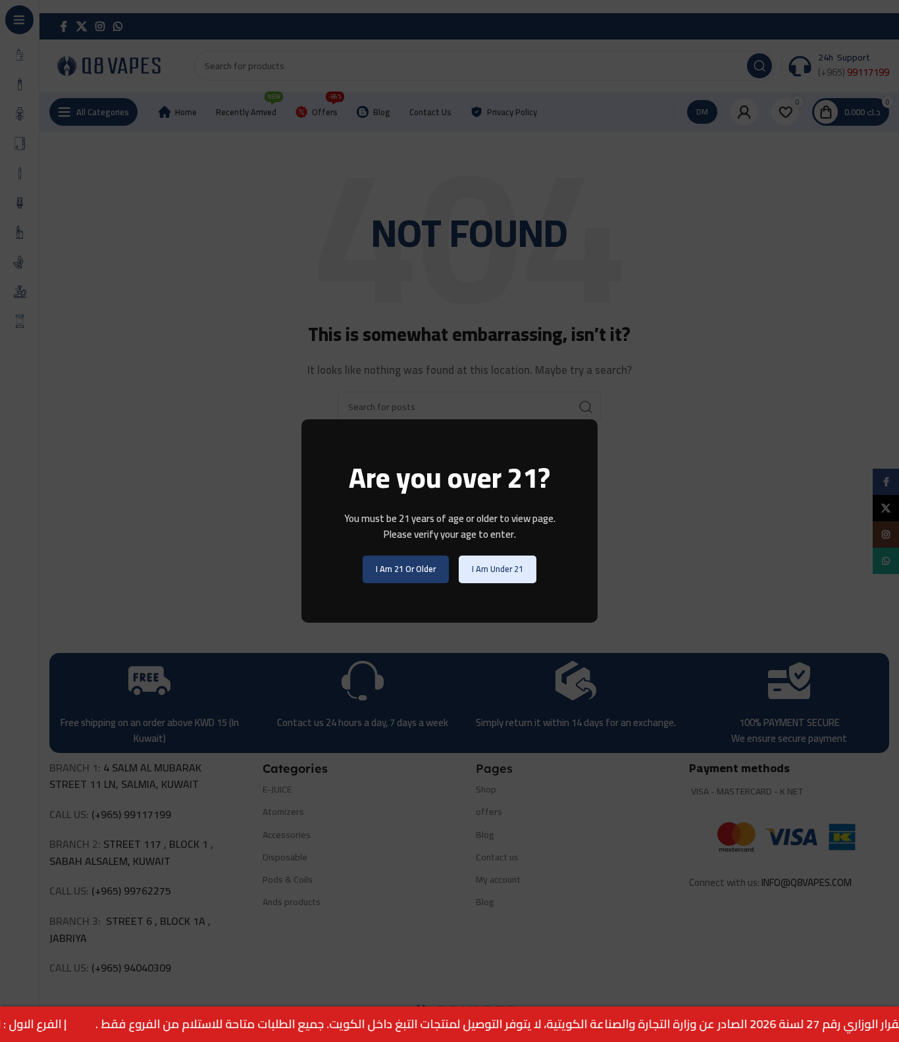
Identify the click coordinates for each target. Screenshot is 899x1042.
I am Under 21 (497, 569)
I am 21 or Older (406, 569)
